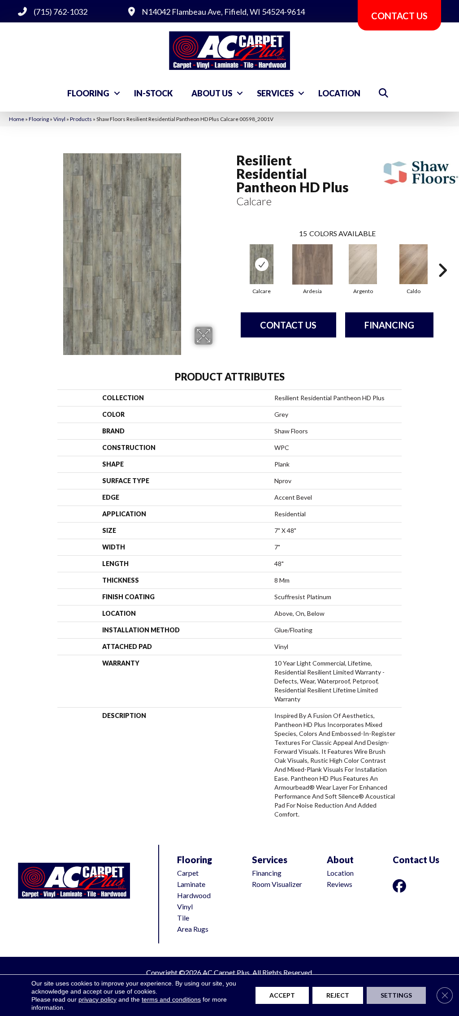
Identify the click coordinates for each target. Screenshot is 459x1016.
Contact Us (288, 325)
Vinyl (59, 119)
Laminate (191, 884)
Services (275, 93)
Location (339, 93)
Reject (337, 995)
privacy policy (97, 999)
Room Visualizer (277, 884)
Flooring (88, 93)
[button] (117, 93)
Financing (389, 325)
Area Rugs (192, 929)
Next (442, 256)
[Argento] (363, 264)
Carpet (188, 873)
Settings (396, 995)
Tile (183, 917)
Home (16, 119)
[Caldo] (413, 264)
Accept (282, 995)
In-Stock (153, 93)
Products (81, 119)
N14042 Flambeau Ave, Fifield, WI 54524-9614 (223, 12)
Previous (231, 256)
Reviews (339, 884)
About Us (211, 93)
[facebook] (401, 886)
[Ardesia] (312, 264)
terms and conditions (171, 999)
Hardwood (194, 895)
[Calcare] (261, 264)
